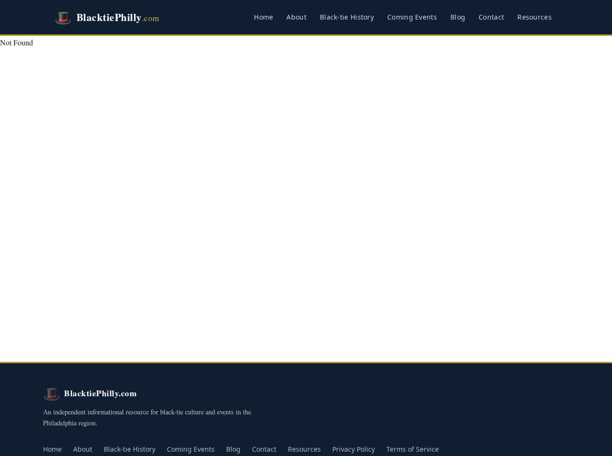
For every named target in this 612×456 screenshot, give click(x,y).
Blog (457, 17)
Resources (534, 17)
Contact (491, 17)
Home (263, 17)
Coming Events (412, 17)
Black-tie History (347, 17)
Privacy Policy (353, 449)
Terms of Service (412, 449)
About (296, 17)
